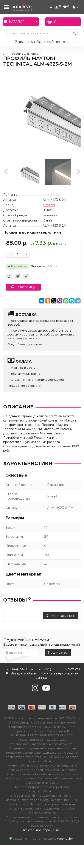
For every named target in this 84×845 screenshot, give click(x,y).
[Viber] (59, 300)
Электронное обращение (41, 830)
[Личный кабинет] (76, 7)
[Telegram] (78, 300)
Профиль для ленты (24, 53)
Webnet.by (65, 838)
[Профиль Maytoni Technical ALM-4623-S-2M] (42, 112)
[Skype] (72, 300)
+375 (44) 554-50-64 (18, 669)
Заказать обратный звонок (42, 41)
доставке (35, 344)
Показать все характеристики (32, 232)
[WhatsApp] (65, 300)
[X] (53, 300)
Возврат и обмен (24, 673)
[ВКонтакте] (41, 300)
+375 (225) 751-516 (49, 669)
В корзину (26, 287)
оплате (35, 385)
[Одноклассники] (47, 300)
